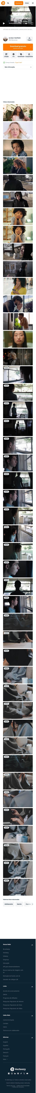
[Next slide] (28, 903)
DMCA (5, 994)
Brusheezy (6, 948)
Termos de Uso (10, 1087)
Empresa (6, 959)
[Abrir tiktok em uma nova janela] (20, 1075)
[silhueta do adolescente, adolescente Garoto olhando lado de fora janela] (17, 409)
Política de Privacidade (22, 1087)
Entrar (27, 3)
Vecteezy (6, 952)
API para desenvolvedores (11, 966)
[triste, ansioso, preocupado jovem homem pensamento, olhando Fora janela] (17, 497)
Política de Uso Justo (17, 1088)
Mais (4, 1061)
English (5, 1043)
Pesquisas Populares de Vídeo (12, 1010)
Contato (5, 1025)
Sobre (5, 1028)
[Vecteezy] (3, 3)
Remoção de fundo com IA (11, 975)
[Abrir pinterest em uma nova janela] (17, 1075)
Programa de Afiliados (10, 997)
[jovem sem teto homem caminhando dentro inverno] (17, 182)
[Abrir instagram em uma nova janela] (11, 1075)
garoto (19, 903)
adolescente (9, 903)
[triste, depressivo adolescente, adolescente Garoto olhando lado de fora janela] (17, 373)
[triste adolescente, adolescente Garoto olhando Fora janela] (17, 532)
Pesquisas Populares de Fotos (12, 1006)
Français (5, 1057)
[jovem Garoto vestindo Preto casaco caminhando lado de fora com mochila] (17, 268)
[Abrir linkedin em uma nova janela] (14, 1075)
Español (5, 1047)
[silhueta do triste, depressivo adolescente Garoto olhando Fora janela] (17, 479)
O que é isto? (18, 62)
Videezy (5, 955)
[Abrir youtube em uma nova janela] (26, 1075)
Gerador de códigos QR (10, 979)
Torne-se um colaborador (11, 1032)
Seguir (29, 40)
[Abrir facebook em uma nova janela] (8, 1075)
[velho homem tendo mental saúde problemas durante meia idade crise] (17, 356)
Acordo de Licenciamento (11, 990)
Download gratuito (18, 47)
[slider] (15, 23)
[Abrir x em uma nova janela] (23, 1075)
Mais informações (10, 66)
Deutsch (5, 1054)
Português (6, 1050)
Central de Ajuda (8, 1021)
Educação (6, 962)
